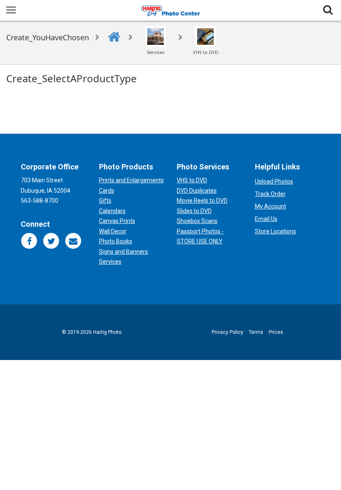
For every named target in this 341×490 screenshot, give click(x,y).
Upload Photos (274, 181)
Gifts (105, 200)
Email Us (266, 219)
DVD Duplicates (197, 190)
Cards (106, 190)
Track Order (270, 194)
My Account (270, 206)
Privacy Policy (227, 332)
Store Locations (275, 231)
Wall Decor (112, 231)
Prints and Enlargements (131, 180)
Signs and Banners (123, 251)
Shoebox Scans (197, 221)
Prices (276, 332)
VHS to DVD (192, 180)
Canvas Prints (117, 221)
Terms (256, 332)
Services (110, 261)
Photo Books (115, 241)
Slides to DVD (194, 211)
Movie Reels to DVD (202, 200)
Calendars (112, 211)
